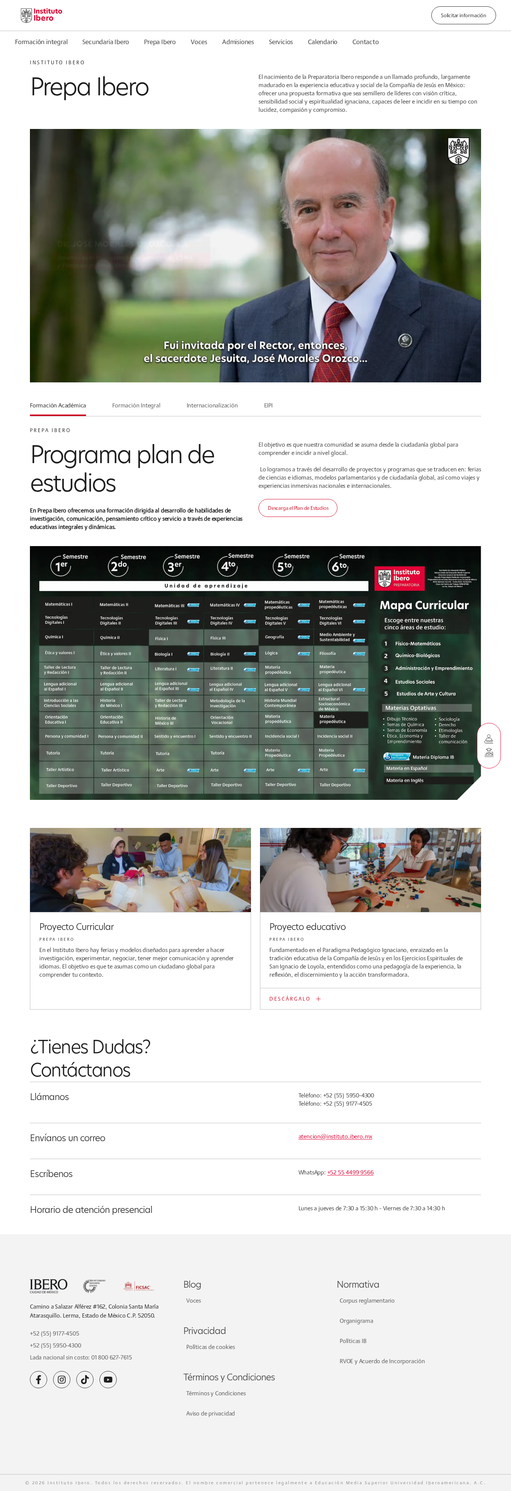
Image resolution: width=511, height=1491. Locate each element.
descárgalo (290, 998)
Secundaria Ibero (105, 41)
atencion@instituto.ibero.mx (336, 1136)
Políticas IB (353, 1341)
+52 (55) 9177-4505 (54, 1333)
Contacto (365, 41)
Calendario (322, 41)
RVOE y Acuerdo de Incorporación (382, 1361)
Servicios (281, 41)
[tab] (58, 408)
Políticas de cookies (210, 1347)
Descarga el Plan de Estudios (298, 508)
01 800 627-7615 (111, 1357)
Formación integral (41, 41)
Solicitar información (463, 15)
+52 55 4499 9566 (350, 1172)
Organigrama (356, 1320)
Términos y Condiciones (216, 1393)
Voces (199, 41)
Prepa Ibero (160, 41)
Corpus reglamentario (367, 1300)
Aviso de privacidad (210, 1413)
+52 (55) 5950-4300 (55, 1345)
